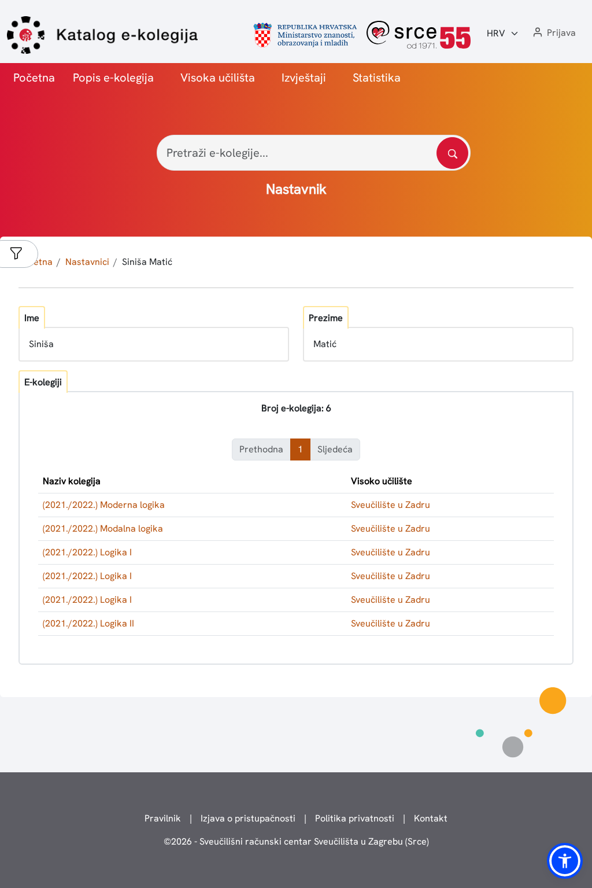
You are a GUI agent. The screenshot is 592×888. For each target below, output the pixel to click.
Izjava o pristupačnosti (248, 818)
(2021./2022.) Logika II (88, 623)
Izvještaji (304, 77)
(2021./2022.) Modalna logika (103, 528)
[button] (553, 33)
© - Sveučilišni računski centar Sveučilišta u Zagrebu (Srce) (296, 841)
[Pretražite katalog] (452, 153)
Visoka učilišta (217, 77)
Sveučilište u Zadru (390, 505)
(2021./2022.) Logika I (87, 552)
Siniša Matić (147, 262)
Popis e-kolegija (113, 77)
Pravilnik (163, 818)
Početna (34, 77)
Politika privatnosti (354, 818)
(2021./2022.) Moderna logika (104, 505)
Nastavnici (87, 262)
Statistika (377, 77)
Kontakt (430, 818)
